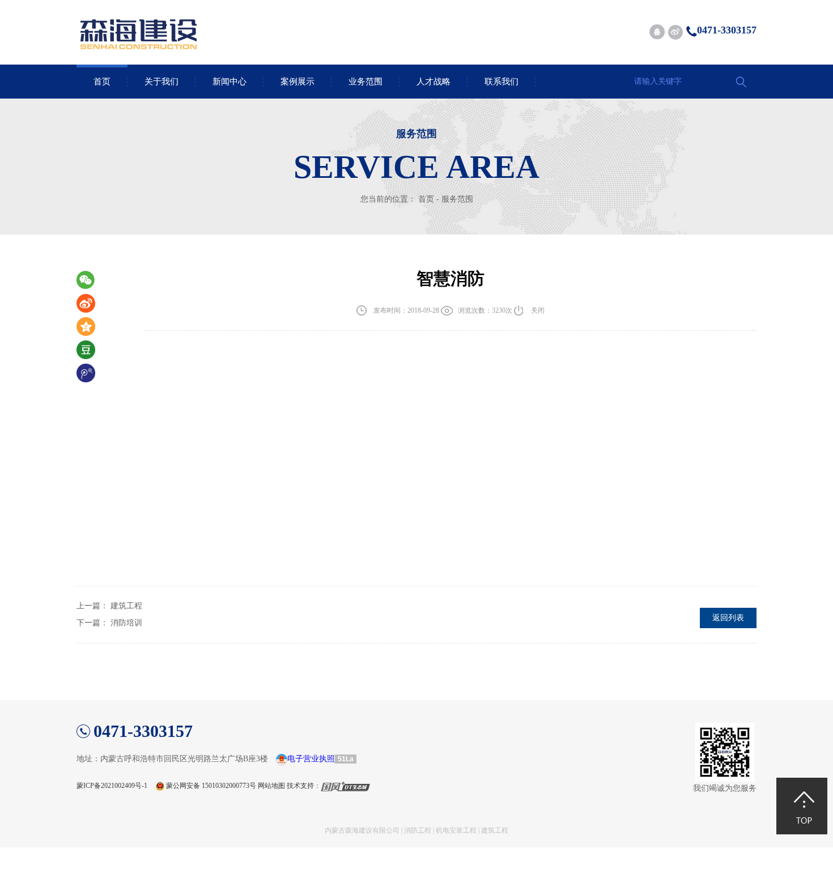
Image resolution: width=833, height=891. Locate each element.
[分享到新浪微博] (675, 32)
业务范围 (365, 81)
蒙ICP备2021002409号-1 (111, 786)
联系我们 (501, 81)
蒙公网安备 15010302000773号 (211, 786)
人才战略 (433, 81)
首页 (102, 81)
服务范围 (457, 199)
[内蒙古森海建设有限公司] (139, 22)
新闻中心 (229, 81)
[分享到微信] (91, 281)
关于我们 (161, 81)
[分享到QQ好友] (657, 32)
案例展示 (297, 81)
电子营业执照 (311, 758)
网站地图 (271, 786)
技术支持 (300, 786)
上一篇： (109, 606)
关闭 (538, 310)
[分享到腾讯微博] (91, 373)
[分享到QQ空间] (91, 327)
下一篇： (109, 623)
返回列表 (728, 617)
